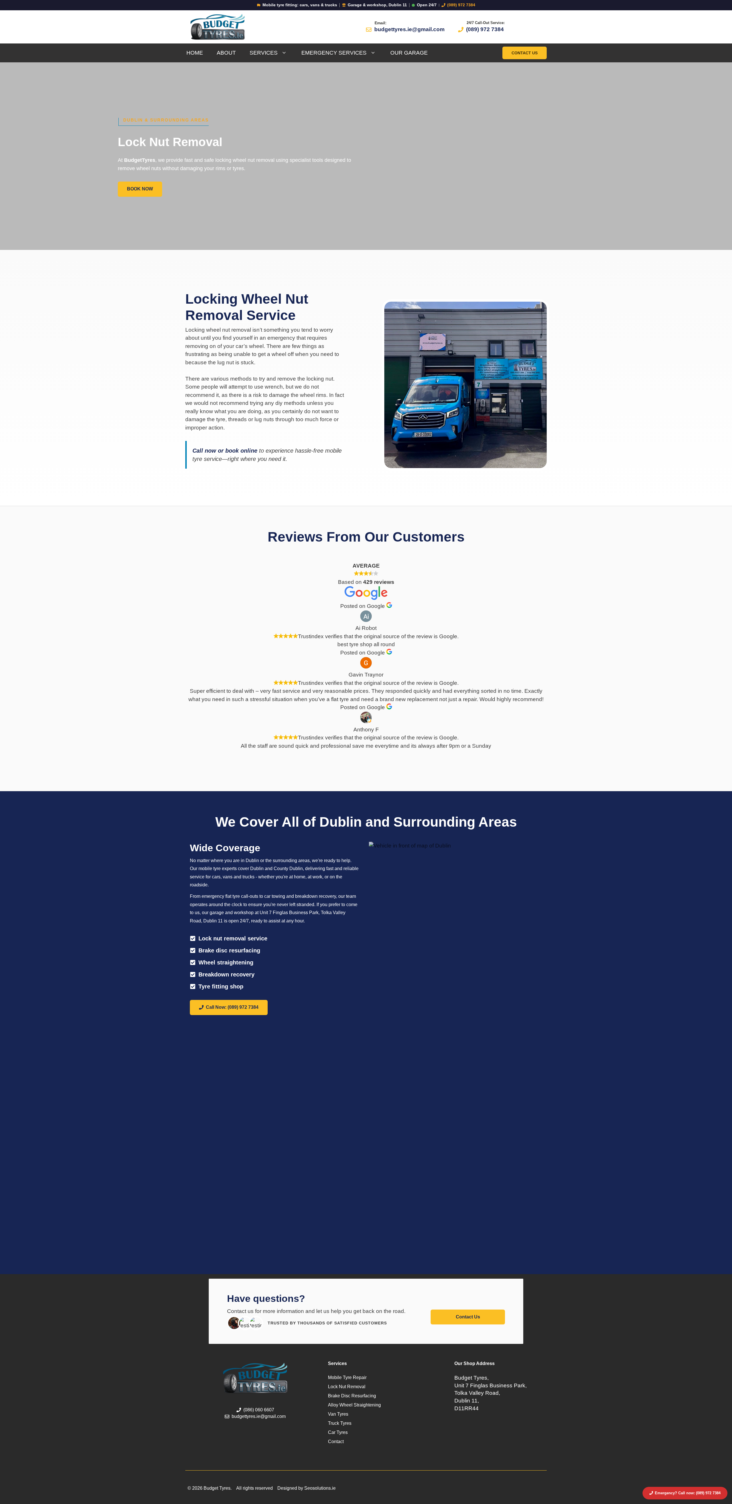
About (226, 53)
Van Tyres (338, 1414)
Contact (336, 1441)
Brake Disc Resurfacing (352, 1395)
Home (194, 53)
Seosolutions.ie (320, 1488)
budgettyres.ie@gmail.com (409, 29)
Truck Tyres (339, 1423)
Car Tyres (338, 1432)
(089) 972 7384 (461, 5)
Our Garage (409, 53)
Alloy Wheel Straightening (354, 1404)
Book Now (140, 188)
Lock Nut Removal (346, 1386)
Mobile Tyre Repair (347, 1377)
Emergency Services (334, 53)
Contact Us (525, 53)
